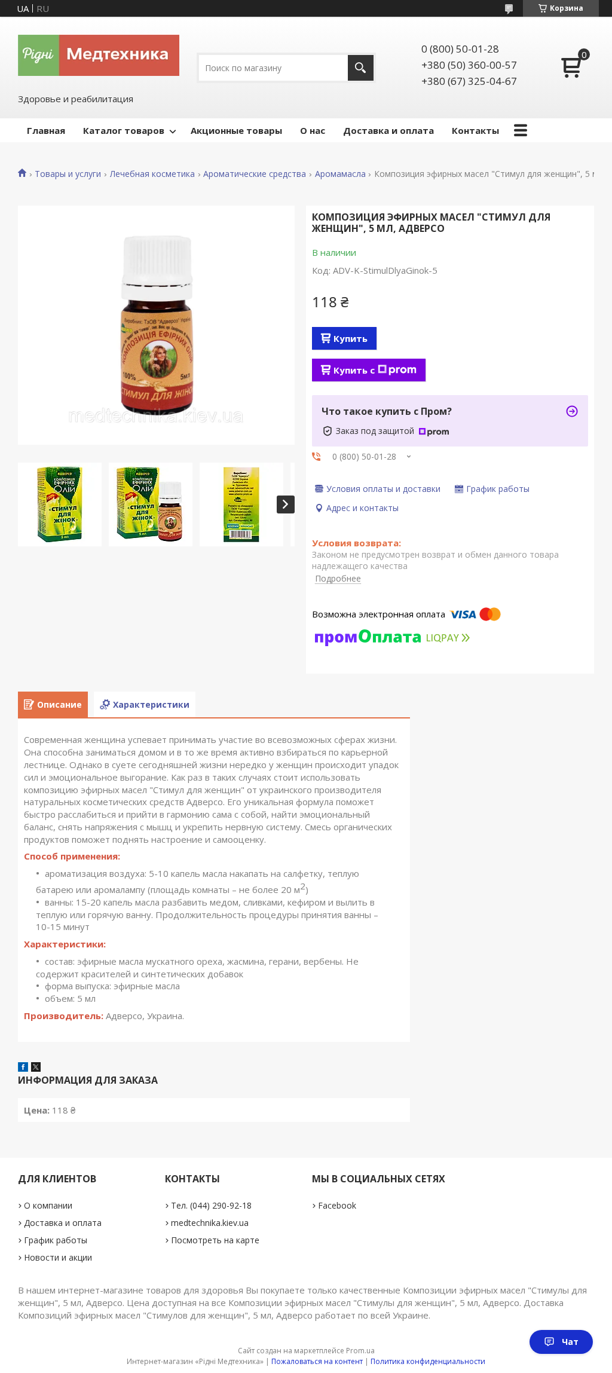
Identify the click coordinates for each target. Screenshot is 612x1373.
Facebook (337, 1205)
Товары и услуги (68, 174)
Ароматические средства (254, 174)
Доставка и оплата (388, 130)
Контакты (475, 130)
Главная (46, 130)
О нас (312, 130)
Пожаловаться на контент (317, 1361)
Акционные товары (236, 130)
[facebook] (23, 1068)
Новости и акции (58, 1257)
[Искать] (361, 68)
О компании (48, 1205)
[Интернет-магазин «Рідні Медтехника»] (98, 54)
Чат (570, 1341)
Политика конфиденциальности (428, 1361)
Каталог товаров (123, 130)
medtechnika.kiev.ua (210, 1222)
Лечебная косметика (152, 174)
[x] (36, 1068)
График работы (55, 1240)
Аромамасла (340, 174)
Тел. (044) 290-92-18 (211, 1205)
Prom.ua (360, 1351)
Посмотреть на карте (215, 1240)
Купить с (354, 370)
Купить (350, 338)
